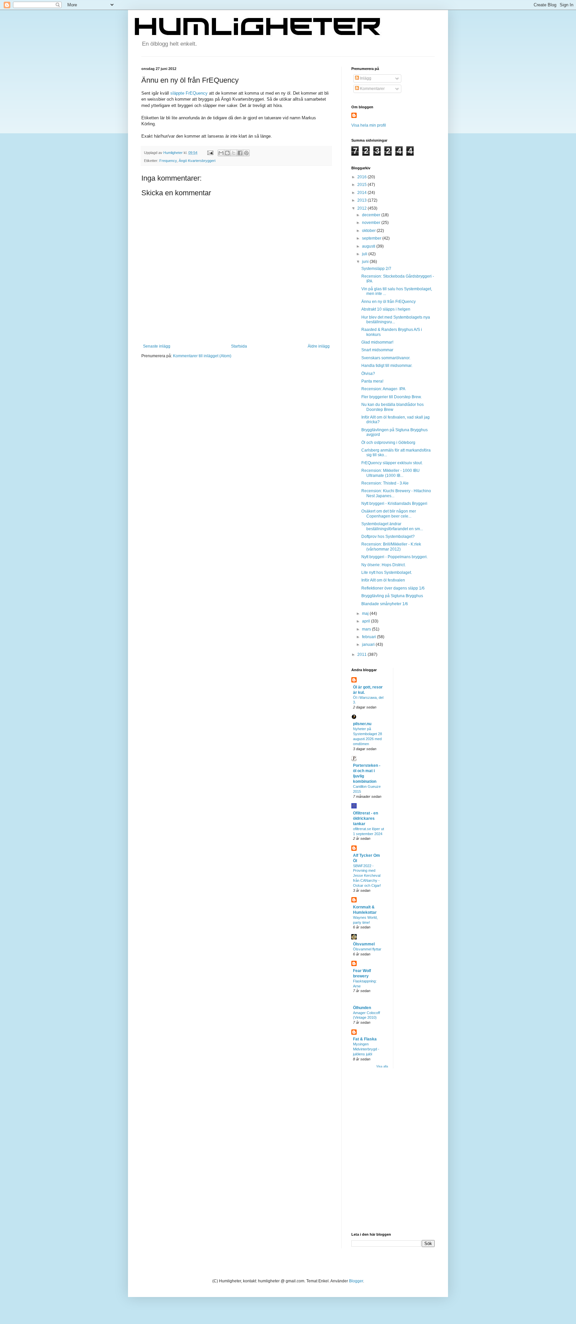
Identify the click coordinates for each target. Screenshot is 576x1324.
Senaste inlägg (156, 346)
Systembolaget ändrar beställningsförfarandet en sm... (392, 526)
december (371, 215)
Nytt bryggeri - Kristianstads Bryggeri (394, 503)
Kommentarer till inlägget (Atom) (202, 356)
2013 (362, 200)
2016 (362, 177)
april (366, 621)
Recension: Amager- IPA (383, 389)
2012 (362, 208)
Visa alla (382, 1066)
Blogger (356, 1281)
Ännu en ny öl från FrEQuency (388, 301)
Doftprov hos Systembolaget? (388, 536)
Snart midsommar (377, 350)
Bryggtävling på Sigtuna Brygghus (392, 596)
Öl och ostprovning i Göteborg (388, 442)
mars (367, 629)
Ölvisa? (368, 373)
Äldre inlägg (319, 346)
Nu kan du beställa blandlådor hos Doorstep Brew (392, 407)
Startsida (239, 346)
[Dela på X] (233, 153)
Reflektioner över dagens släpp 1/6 (393, 588)
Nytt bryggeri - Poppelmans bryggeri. (394, 557)
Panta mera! (372, 381)
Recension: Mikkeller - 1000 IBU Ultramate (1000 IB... (390, 473)
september (372, 238)
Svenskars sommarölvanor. (385, 358)
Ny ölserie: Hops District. (383, 565)
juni (366, 261)
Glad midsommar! (377, 342)
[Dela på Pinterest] (246, 153)
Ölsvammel (364, 944)
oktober (369, 230)
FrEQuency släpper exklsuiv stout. (392, 463)
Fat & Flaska (365, 1039)
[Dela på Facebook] (240, 153)
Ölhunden (362, 1007)
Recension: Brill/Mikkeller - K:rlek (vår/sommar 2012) (391, 546)
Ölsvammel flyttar (367, 949)
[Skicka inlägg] (210, 153)
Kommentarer (372, 88)
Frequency (168, 161)
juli (365, 254)
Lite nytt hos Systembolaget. (386, 572)
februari (369, 637)
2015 (362, 184)
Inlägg (365, 78)
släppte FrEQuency (189, 93)
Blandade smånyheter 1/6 (384, 604)
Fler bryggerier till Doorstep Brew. (391, 397)
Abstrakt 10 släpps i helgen (385, 309)
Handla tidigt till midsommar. (386, 365)
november (371, 222)
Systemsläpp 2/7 (376, 268)
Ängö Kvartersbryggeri (197, 161)
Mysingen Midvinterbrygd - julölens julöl (366, 1049)
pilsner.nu (362, 723)
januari (369, 644)
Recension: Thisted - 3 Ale (385, 483)
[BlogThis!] (227, 153)
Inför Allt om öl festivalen (383, 580)
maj (366, 613)
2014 (362, 192)
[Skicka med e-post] (221, 153)
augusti (369, 246)
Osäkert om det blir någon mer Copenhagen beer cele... (388, 513)
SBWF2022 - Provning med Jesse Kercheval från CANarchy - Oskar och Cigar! (367, 875)
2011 (362, 654)
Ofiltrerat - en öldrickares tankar (365, 818)
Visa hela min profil (368, 125)
